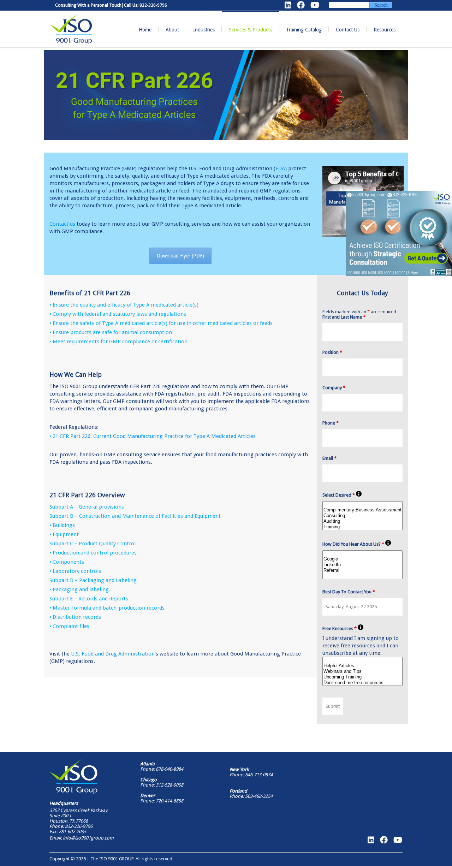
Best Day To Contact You (348, 591)
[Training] (363, 527)
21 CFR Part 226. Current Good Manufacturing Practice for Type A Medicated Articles (154, 436)
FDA (280, 168)
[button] (399, 233)
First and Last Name (343, 317)
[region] (399, 233)
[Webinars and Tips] (363, 671)
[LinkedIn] (363, 565)
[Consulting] (363, 515)
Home (145, 29)
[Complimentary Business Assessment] (363, 510)
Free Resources (339, 628)
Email (329, 458)
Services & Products (250, 29)
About (172, 29)
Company (333, 387)
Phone (330, 423)
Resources (385, 29)
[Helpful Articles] (363, 666)
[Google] (363, 559)
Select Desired (338, 495)
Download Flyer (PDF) (180, 256)
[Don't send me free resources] (363, 683)
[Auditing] (363, 521)
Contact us (62, 224)
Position (332, 352)
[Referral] (363, 570)
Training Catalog (304, 29)
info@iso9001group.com (88, 838)
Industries (204, 29)
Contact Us (347, 29)
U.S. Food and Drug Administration (113, 654)
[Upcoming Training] (363, 677)
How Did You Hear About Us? (353, 544)
